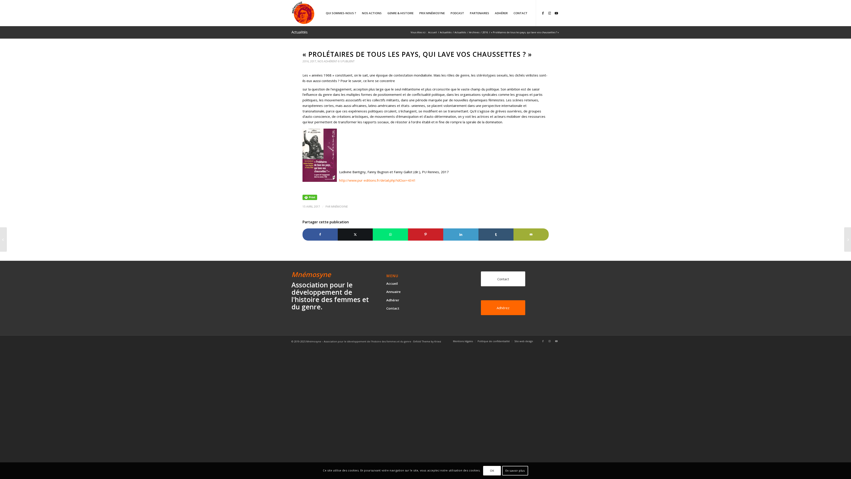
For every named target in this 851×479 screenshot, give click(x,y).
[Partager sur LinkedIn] (460, 234)
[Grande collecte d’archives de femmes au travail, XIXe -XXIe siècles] (3, 239)
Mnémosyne (339, 206)
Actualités (299, 32)
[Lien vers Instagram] (549, 13)
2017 (313, 61)
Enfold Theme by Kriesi (427, 341)
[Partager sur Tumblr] (496, 234)
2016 (306, 61)
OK (492, 470)
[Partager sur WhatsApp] (390, 234)
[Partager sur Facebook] (320, 234)
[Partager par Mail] (531, 234)
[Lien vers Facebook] (543, 13)
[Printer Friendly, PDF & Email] (310, 197)
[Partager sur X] (355, 234)
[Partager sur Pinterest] (425, 234)
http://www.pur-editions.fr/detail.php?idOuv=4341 (377, 180)
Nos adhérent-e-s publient (336, 61)
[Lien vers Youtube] (556, 13)
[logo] (319, 13)
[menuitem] (341, 13)
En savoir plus (515, 470)
